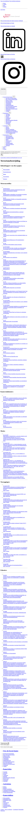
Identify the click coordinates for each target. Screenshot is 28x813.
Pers (4, 5)
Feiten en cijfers (6, 755)
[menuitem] (8, 97)
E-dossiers (5, 803)
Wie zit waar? (6, 778)
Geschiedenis (6, 759)
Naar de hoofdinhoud (5, 1)
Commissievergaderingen (8, 790)
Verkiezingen (6, 758)
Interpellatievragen (7, 799)
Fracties (4, 774)
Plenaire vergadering (7, 789)
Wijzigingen (5, 780)
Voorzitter (5, 771)
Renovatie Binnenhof (7, 762)
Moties (4, 801)
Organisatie (5, 765)
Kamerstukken (8, 795)
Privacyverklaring (8, 809)
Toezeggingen (6, 802)
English (4, 6)
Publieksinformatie (7, 760)
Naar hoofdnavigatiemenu (15, 1)
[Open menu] (14, 97)
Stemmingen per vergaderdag (9, 791)
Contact (4, 4)
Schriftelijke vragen (7, 800)
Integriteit (5, 776)
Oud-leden (5, 781)
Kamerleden (7, 769)
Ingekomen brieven (7, 806)
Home (4, 3)
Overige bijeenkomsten (8, 792)
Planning (5, 787)
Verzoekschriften (6, 805)
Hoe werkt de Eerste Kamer (9, 754)
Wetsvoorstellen (6, 798)
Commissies (5, 775)
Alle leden (5, 773)
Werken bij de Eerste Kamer (9, 764)
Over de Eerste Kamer (10, 751)
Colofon (5, 766)
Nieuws (4, 786)
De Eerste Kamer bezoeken (8, 761)
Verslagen (5, 807)
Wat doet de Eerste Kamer (8, 753)
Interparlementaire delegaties (9, 777)
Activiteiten (7, 784)
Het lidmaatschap (6, 757)
